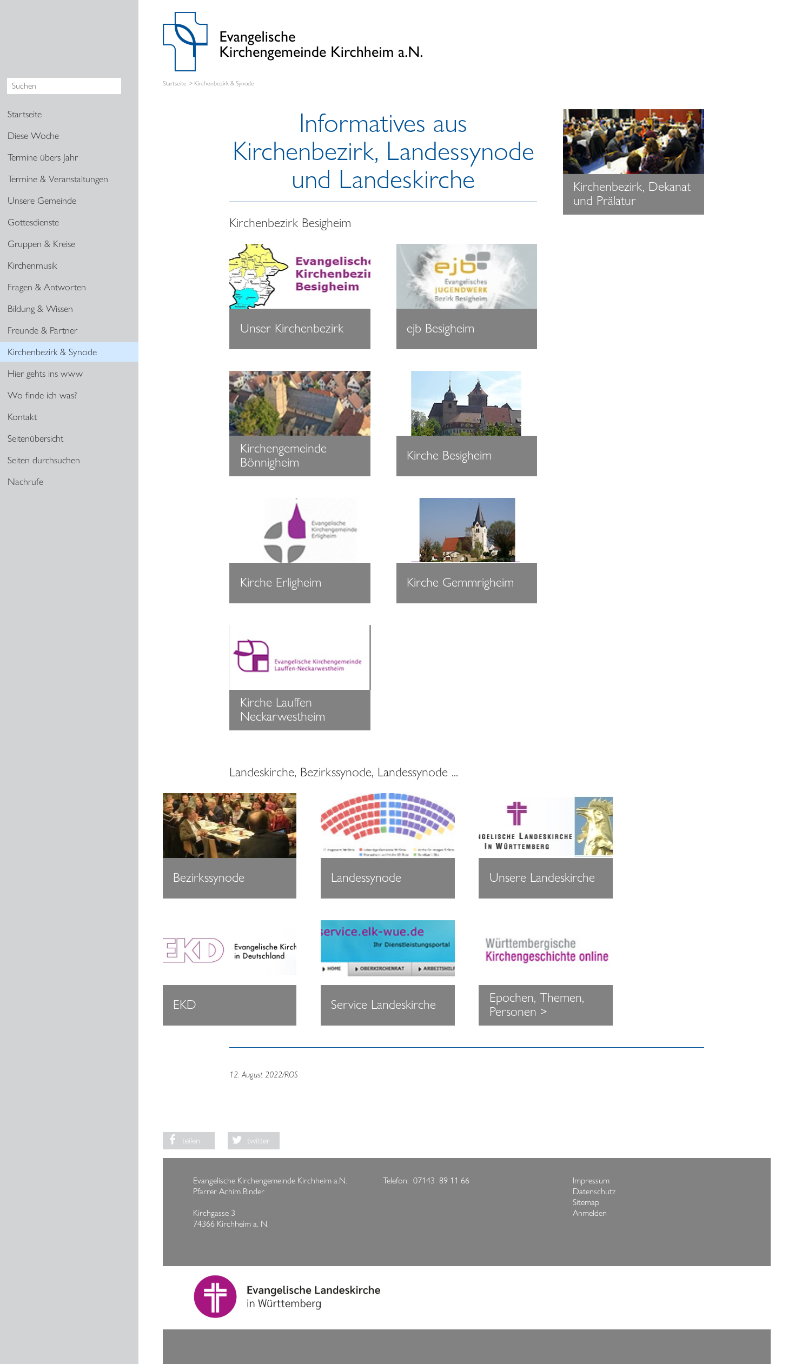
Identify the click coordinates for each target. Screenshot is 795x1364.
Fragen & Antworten (47, 287)
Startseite (175, 83)
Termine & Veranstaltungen (58, 179)
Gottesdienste (33, 222)
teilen (191, 1140)
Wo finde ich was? (42, 395)
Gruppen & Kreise (41, 243)
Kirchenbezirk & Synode (52, 352)
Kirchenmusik (32, 265)
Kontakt (22, 416)
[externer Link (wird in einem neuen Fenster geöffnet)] (299, 276)
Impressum (591, 1180)
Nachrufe (25, 481)
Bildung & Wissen (40, 308)
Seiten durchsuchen (44, 460)
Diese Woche (33, 135)
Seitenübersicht (35, 438)
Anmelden (590, 1213)
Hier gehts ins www (45, 373)
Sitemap (586, 1202)
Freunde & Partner (42, 330)
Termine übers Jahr (43, 157)
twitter (258, 1140)
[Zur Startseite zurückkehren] (292, 17)
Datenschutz (594, 1191)
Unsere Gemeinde (42, 200)
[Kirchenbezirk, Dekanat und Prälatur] (633, 141)
